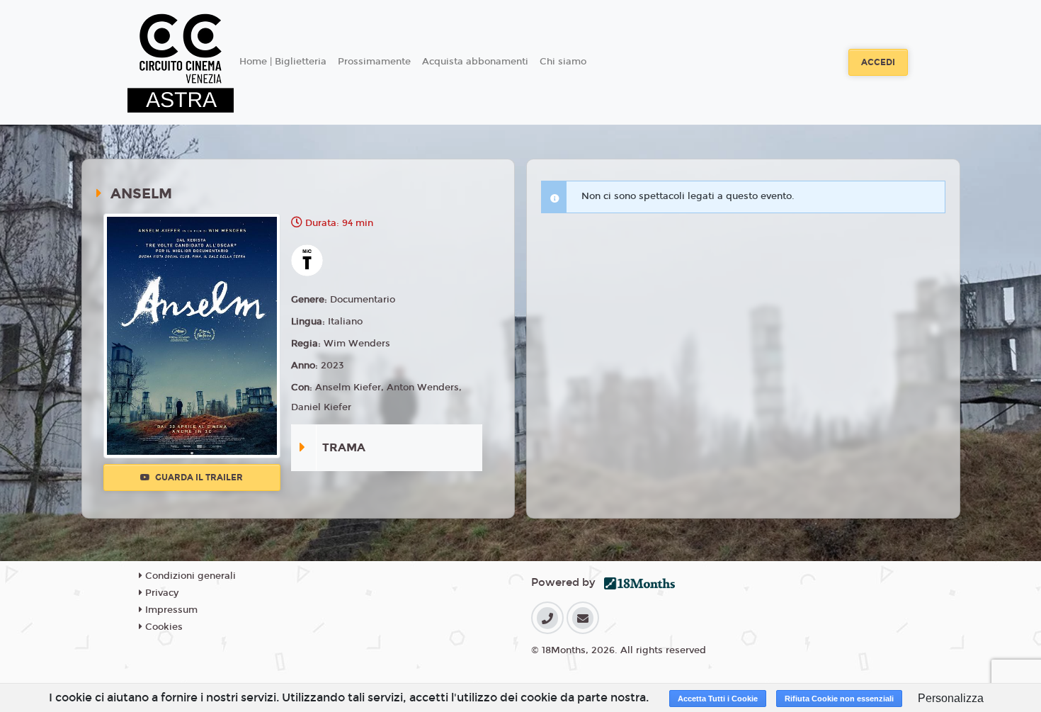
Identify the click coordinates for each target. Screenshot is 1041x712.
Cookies (162, 627)
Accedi (878, 62)
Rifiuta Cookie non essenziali (839, 698)
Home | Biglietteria (282, 61)
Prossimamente (374, 61)
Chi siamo (563, 61)
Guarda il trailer (198, 477)
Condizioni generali (189, 576)
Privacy (160, 593)
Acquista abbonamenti (475, 61)
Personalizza (951, 698)
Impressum (170, 610)
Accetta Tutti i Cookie (718, 698)
